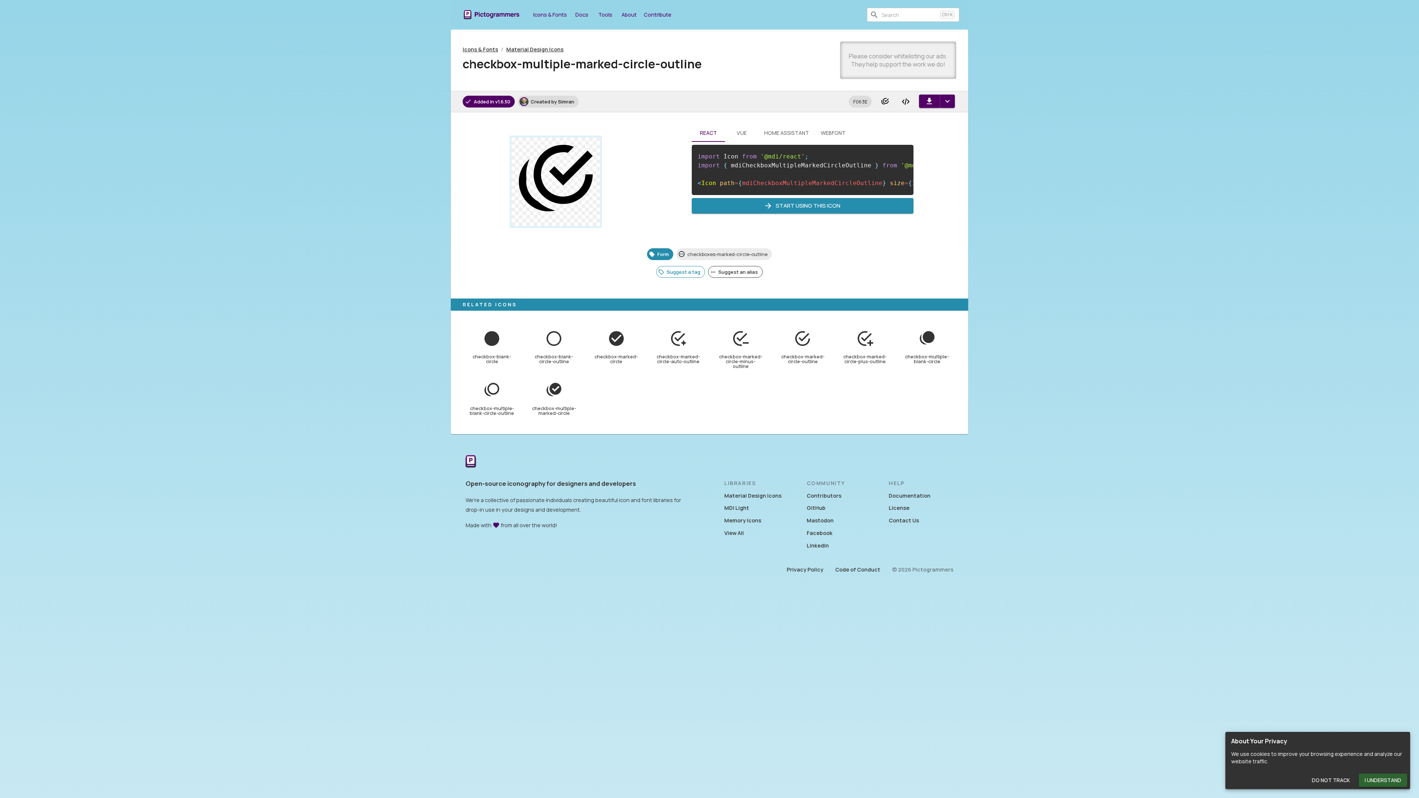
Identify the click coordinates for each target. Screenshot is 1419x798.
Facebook (820, 532)
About (629, 14)
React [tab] (708, 132)
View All (734, 532)
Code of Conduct (857, 569)
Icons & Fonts (550, 14)
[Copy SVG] (905, 101)
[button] (860, 102)
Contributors (824, 495)
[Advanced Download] (947, 101)
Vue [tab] (742, 132)
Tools (605, 14)
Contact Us (904, 520)
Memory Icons (742, 520)
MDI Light (736, 507)
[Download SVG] (929, 101)
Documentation (909, 495)
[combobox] (909, 15)
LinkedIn (818, 545)
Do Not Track (1331, 780)
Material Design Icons (535, 49)
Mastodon (820, 520)
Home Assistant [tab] (786, 132)
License (899, 507)
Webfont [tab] (833, 132)
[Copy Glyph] (885, 101)
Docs (581, 14)
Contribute (657, 14)
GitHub (816, 507)
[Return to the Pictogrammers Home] (471, 462)
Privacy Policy (805, 569)
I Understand (1383, 780)
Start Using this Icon (808, 205)
